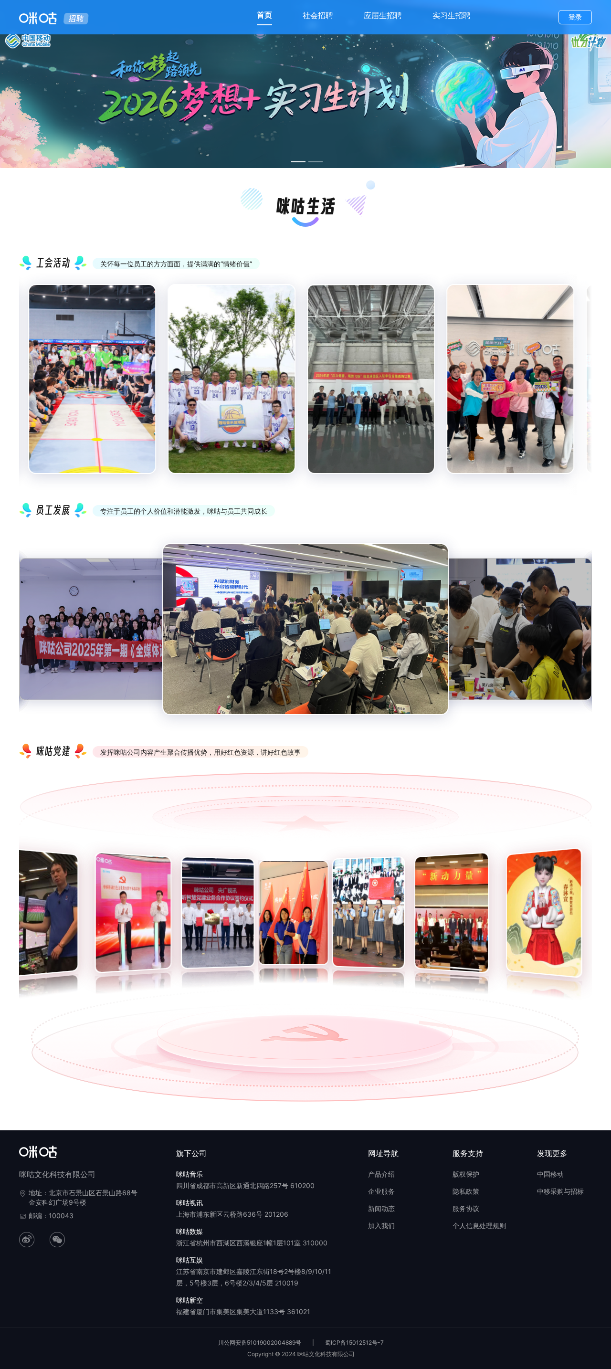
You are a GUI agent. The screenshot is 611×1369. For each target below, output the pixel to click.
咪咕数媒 (189, 1231)
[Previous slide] (33, 387)
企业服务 (381, 1191)
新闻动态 (381, 1208)
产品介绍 (381, 1174)
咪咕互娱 (189, 1260)
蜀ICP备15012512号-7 (354, 1342)
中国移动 (550, 1174)
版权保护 (466, 1174)
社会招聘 (318, 15)
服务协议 (466, 1208)
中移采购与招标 (560, 1191)
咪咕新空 (189, 1300)
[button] (23, 918)
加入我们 (381, 1226)
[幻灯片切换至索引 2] (315, 161)
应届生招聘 (383, 15)
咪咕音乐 (189, 1174)
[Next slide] (577, 387)
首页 (264, 15)
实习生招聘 (451, 15)
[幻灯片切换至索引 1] (298, 161)
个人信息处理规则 (479, 1226)
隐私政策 (466, 1191)
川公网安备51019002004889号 (259, 1342)
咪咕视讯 (189, 1203)
